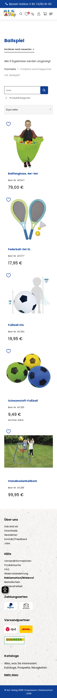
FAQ (6, 569)
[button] (51, 13)
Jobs (7, 543)
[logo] (9, 14)
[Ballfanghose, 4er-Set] (28, 144)
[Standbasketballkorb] (28, 451)
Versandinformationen (17, 560)
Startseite (10, 69)
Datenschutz (46, 690)
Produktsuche (12, 565)
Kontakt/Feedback (15, 539)
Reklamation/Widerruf (19, 577)
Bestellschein (12, 582)
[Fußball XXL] (28, 295)
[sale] (33, 14)
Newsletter (10, 534)
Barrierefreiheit (13, 586)
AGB (29, 693)
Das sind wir (11, 526)
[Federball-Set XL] (28, 220)
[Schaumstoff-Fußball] (28, 371)
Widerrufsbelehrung (16, 573)
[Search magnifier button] (44, 90)
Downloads (10, 530)
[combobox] (19, 49)
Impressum (31, 690)
